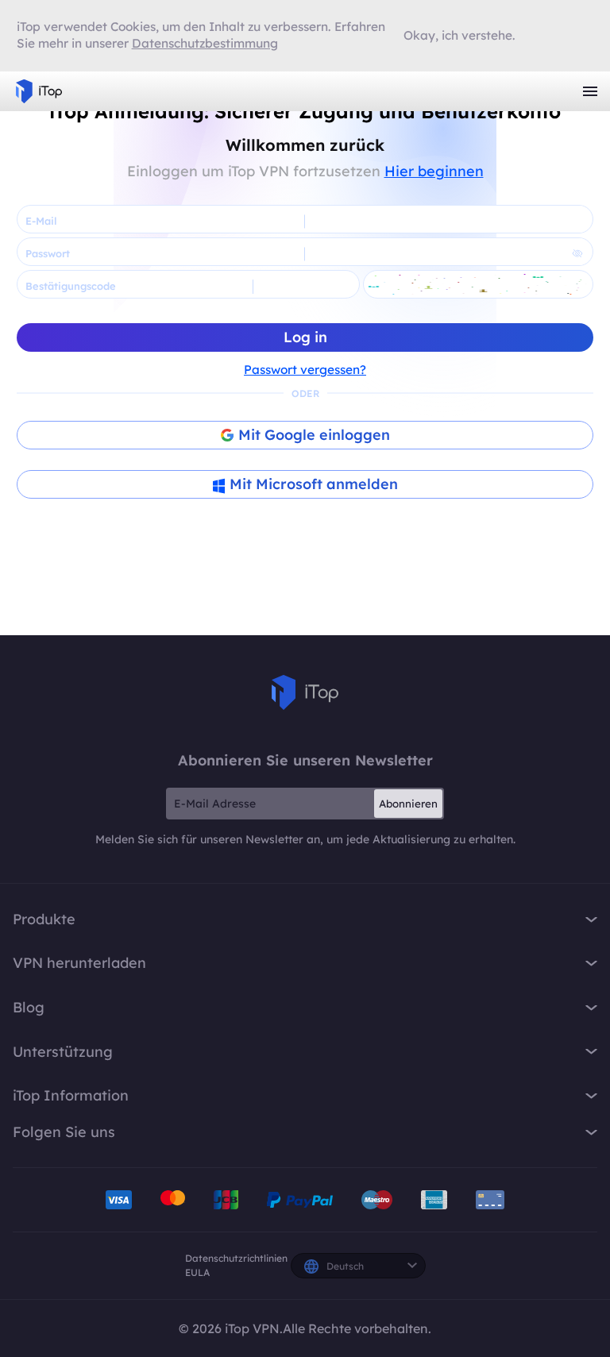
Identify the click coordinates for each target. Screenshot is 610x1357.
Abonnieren (408, 803)
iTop (305, 692)
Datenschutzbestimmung (205, 43)
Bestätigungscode (70, 285)
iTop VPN (39, 91)
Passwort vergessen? (305, 369)
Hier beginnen (434, 171)
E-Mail (40, 220)
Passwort (47, 253)
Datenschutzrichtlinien (236, 1258)
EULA (197, 1272)
